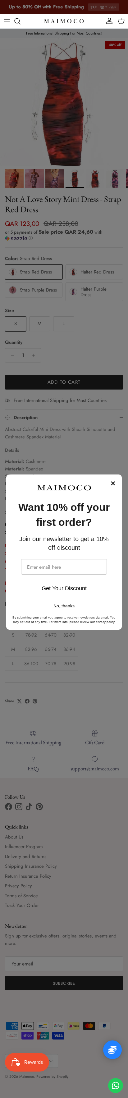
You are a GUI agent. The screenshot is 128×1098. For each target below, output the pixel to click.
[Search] (20, 21)
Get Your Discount (64, 588)
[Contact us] (115, 1085)
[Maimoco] (64, 21)
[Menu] (7, 21)
